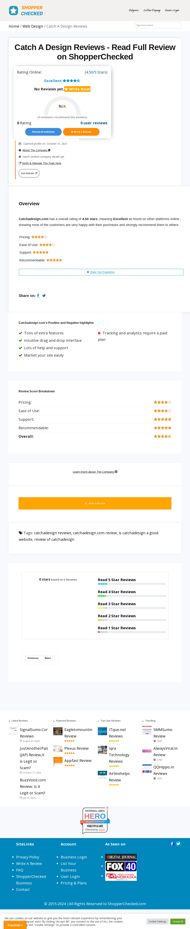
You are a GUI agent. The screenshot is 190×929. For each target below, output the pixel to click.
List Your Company (152, 10)
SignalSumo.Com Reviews (34, 733)
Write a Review (82, 131)
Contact (23, 889)
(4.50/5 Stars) (96, 72)
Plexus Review (76, 748)
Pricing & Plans (74, 882)
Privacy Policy (27, 857)
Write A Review (96, 503)
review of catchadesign (54, 539)
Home (14, 26)
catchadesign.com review (95, 532)
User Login (70, 876)
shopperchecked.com (95, 822)
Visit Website (27, 173)
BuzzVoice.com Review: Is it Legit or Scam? (33, 786)
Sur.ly (102, 829)
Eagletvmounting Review (78, 733)
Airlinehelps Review (119, 776)
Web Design (32, 26)
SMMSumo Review (162, 733)
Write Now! (79, 89)
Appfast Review (77, 760)
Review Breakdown (43, 131)
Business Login (172, 10)
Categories (134, 10)
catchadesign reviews (52, 532)
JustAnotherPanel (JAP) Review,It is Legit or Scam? (34, 758)
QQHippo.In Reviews (163, 770)
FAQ (19, 870)
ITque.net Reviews (117, 733)
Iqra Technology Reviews (119, 755)
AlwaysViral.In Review (165, 751)
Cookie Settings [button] (157, 921)
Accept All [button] (178, 921)
